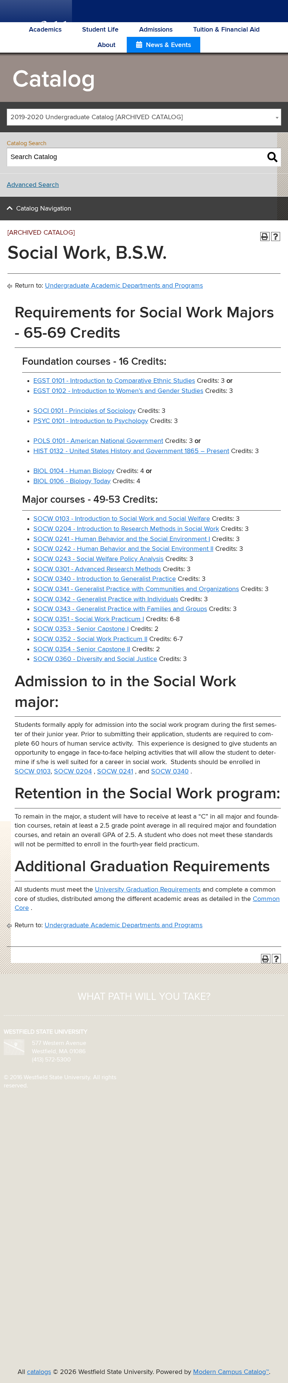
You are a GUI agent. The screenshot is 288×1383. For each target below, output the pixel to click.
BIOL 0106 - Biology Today (72, 481)
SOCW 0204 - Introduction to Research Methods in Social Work (126, 529)
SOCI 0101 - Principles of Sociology (84, 411)
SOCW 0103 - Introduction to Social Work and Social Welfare (121, 519)
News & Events (168, 45)
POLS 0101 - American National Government (98, 441)
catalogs (39, 1372)
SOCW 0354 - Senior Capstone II (81, 649)
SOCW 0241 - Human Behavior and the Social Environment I (121, 539)
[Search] (272, 157)
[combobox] (144, 117)
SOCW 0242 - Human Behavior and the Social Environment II (123, 549)
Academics (45, 29)
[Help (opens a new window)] (275, 236)
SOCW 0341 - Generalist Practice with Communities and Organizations (136, 589)
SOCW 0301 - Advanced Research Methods (97, 569)
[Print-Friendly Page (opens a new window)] (265, 236)
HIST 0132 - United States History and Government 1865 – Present (131, 451)
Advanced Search (33, 185)
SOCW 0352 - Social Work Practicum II (90, 639)
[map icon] (14, 1046)
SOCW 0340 (170, 771)
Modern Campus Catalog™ (231, 1372)
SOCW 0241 (115, 771)
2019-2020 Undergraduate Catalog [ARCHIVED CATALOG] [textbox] (96, 117)
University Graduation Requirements (148, 889)
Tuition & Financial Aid (226, 29)
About (107, 45)
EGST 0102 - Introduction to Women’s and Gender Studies (118, 391)
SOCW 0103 (33, 771)
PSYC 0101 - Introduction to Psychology (90, 421)
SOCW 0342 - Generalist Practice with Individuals (105, 599)
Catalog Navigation (43, 208)
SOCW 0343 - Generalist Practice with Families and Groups (120, 609)
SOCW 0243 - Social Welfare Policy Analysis (98, 559)
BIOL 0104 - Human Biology (73, 471)
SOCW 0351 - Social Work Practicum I (88, 619)
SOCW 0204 (73, 771)
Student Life (100, 29)
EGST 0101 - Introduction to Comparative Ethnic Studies (114, 381)
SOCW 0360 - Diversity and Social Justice (95, 659)
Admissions (155, 29)
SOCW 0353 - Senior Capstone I (81, 629)
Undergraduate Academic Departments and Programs (124, 285)
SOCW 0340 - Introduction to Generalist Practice (104, 579)
